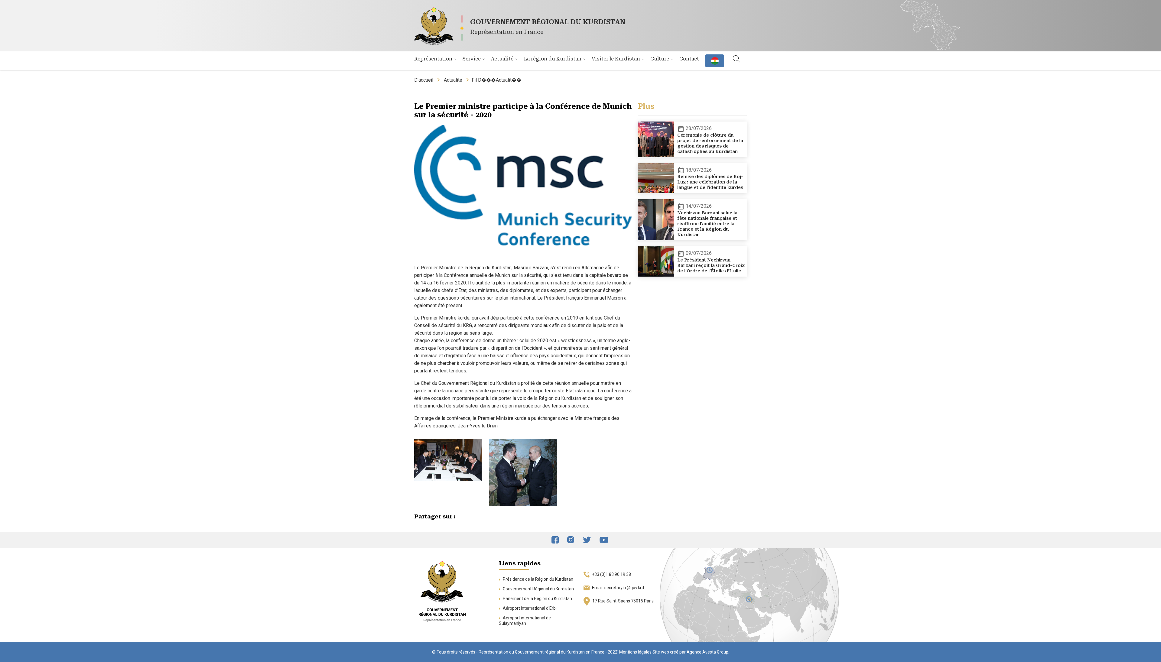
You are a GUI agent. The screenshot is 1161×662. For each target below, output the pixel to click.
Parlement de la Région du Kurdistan (537, 598)
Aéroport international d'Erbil (530, 608)
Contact (689, 59)
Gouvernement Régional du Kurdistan (538, 588)
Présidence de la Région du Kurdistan (537, 579)
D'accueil (423, 80)
